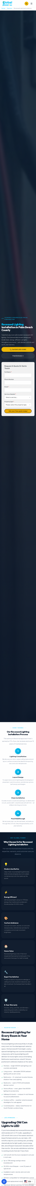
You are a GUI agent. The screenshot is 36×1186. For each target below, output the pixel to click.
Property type (9, 401)
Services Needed (10, 394)
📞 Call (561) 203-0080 (18, 349)
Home (3, 8)
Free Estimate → (18, 356)
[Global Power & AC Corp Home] (7, 3)
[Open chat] (4, 1181)
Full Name (8, 372)
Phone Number (9, 379)
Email (6, 386)
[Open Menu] (31, 4)
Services (9, 8)
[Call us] (26, 4)
